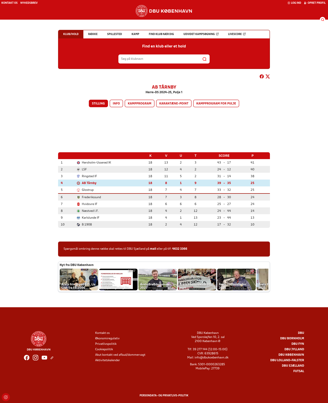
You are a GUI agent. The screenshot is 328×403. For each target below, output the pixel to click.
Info (116, 103)
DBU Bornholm (292, 338)
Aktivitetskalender (107, 360)
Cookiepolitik (104, 349)
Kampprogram (139, 103)
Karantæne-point (173, 103)
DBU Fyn (297, 344)
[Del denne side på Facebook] (262, 77)
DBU (301, 333)
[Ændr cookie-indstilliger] (6, 397)
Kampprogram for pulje (216, 103)
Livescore (235, 34)
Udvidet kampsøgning (199, 34)
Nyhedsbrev (29, 3)
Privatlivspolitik (106, 344)
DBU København (291, 354)
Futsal (298, 371)
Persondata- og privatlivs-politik (164, 395)
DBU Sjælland (293, 365)
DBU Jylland (294, 349)
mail (153, 249)
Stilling (98, 103)
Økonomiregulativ (107, 338)
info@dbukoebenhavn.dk (211, 357)
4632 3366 (179, 249)
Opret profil (317, 3)
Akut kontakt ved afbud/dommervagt (120, 354)
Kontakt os (9, 3)
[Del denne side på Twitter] (267, 77)
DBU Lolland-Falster (287, 360)
